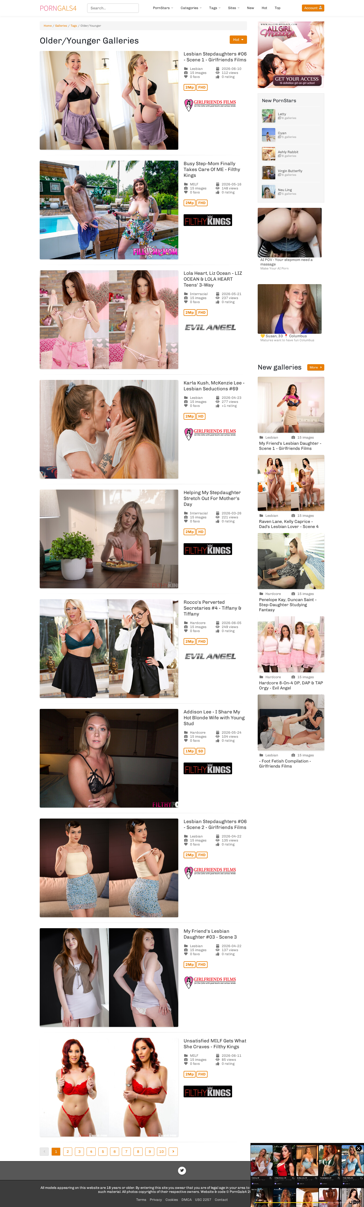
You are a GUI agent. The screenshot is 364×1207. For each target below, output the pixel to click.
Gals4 (58, 8)
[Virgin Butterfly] (268, 172)
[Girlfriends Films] (215, 106)
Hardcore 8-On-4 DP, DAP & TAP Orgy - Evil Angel (291, 685)
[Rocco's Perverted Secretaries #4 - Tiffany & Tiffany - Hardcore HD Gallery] (109, 648)
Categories (189, 8)
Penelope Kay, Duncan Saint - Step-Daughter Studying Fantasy (288, 604)
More (314, 367)
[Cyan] (268, 134)
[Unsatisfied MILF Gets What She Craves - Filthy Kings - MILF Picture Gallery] (109, 1087)
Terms (141, 1200)
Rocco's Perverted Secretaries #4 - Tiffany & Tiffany (212, 608)
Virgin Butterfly (290, 171)
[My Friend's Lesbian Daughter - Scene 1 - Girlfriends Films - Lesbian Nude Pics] (291, 405)
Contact (221, 1200)
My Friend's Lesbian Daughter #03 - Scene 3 (210, 934)
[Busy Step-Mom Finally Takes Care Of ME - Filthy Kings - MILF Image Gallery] (109, 210)
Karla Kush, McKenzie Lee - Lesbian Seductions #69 (214, 386)
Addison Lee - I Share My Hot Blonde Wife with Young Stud (214, 717)
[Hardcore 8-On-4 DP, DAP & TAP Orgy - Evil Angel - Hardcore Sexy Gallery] (291, 644)
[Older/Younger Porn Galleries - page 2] (173, 1152)
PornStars (161, 8)
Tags (213, 8)
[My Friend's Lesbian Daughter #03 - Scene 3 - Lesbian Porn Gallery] (109, 977)
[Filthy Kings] (215, 220)
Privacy (156, 1200)
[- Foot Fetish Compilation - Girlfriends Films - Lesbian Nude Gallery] (291, 722)
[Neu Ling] (268, 191)
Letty (282, 114)
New (250, 8)
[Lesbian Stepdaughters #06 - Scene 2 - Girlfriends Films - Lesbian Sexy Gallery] (109, 868)
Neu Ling (285, 190)
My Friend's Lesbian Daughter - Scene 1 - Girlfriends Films (290, 446)
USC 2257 (203, 1200)
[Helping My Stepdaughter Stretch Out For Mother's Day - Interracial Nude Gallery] (109, 539)
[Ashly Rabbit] (268, 153)
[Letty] (268, 115)
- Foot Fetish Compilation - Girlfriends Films (285, 764)
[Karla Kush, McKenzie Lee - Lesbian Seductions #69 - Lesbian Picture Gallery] (109, 429)
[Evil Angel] (215, 327)
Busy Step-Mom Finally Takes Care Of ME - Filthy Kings (212, 169)
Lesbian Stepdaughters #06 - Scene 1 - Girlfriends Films (215, 57)
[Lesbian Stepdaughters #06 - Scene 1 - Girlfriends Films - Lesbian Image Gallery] (109, 100)
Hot (264, 8)
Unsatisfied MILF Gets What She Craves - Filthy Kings (215, 1044)
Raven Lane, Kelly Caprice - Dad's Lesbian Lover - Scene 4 (289, 524)
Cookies (171, 1200)
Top (278, 8)
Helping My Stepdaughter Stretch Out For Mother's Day (212, 498)
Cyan (282, 133)
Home (48, 25)
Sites (232, 8)
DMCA (186, 1200)
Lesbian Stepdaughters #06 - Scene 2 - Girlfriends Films (215, 824)
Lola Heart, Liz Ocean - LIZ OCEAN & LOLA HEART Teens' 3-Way (213, 279)
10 (161, 1151)
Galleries (61, 25)
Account (311, 8)
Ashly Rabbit (288, 152)
